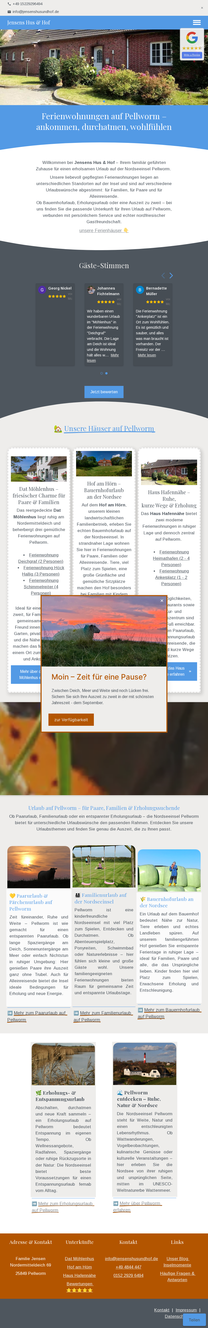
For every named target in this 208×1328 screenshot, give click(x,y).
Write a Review (192, 55)
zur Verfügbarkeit (71, 719)
